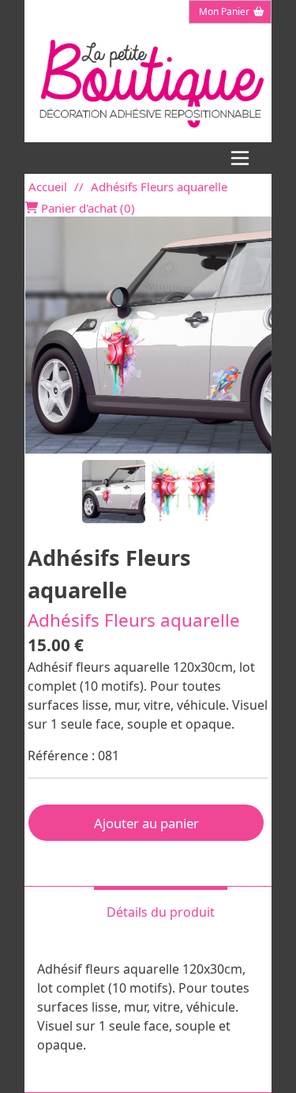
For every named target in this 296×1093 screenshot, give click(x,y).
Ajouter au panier (146, 823)
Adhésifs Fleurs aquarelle (159, 186)
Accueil (47, 186)
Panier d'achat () (86, 208)
